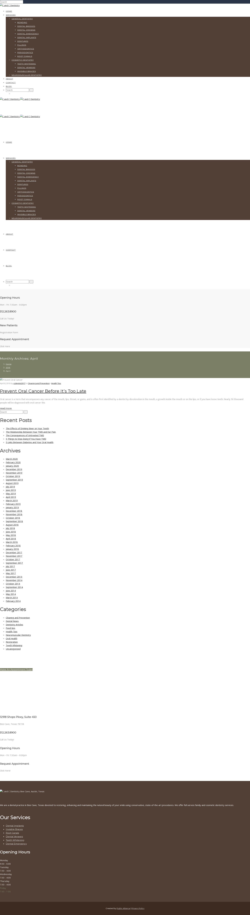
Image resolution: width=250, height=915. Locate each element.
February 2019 (13, 503)
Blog (9, 86)
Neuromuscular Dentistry (27, 75)
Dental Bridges (26, 26)
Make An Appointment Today (16, 669)
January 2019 (12, 507)
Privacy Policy (138, 908)
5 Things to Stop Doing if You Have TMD (26, 438)
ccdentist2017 (19, 383)
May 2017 (11, 573)
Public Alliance (123, 908)
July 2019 (10, 486)
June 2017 (11, 569)
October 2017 (13, 559)
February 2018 (13, 545)
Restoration (12, 641)
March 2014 (12, 597)
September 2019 (14, 479)
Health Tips (56, 383)
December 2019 (14, 469)
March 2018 (12, 542)
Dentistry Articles (14, 624)
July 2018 (10, 528)
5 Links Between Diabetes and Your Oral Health (29, 442)
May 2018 (11, 535)
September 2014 (14, 587)
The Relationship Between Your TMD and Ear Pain (31, 431)
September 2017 (14, 562)
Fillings (21, 45)
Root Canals (24, 56)
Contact (11, 82)
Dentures (22, 41)
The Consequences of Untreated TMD (25, 435)
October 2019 (13, 476)
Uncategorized (13, 648)
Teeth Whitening (26, 64)
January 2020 (12, 465)
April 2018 (11, 538)
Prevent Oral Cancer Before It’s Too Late (43, 391)
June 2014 (11, 590)
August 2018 (12, 524)
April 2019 (11, 497)
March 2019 (12, 500)
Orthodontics (25, 49)
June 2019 (11, 490)
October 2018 (13, 517)
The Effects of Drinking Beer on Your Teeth (27, 428)
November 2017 (14, 555)
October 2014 (13, 583)
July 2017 (10, 566)
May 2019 (11, 493)
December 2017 (14, 552)
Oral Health (11, 638)
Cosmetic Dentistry (23, 60)
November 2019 (14, 472)
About (9, 79)
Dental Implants (26, 37)
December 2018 (14, 510)
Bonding (22, 22)
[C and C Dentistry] (10, 5)
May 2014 (11, 594)
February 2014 (13, 601)
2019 (8, 367)
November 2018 (14, 514)
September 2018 (14, 521)
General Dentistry (22, 19)
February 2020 (13, 462)
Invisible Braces (26, 71)
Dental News (12, 621)
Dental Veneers (26, 67)
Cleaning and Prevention (39, 383)
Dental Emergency (28, 34)
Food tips (10, 628)
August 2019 (12, 483)
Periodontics (25, 52)
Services (10, 15)
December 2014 (14, 576)
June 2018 (11, 531)
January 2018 (12, 549)
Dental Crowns (26, 30)
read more (6, 408)
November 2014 (14, 580)
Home (9, 11)
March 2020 (12, 458)
